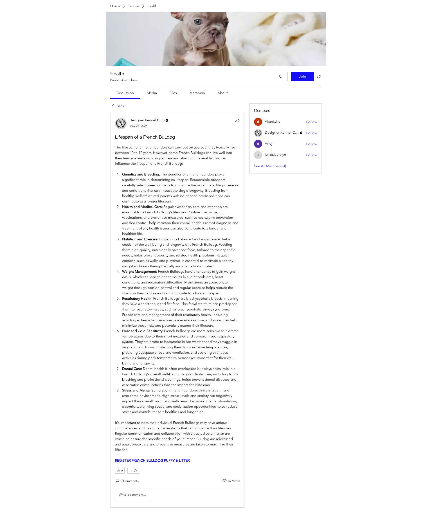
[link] (125, 93)
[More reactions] (133, 471)
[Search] (281, 76)
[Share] (237, 120)
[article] (177, 310)
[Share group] (319, 76)
